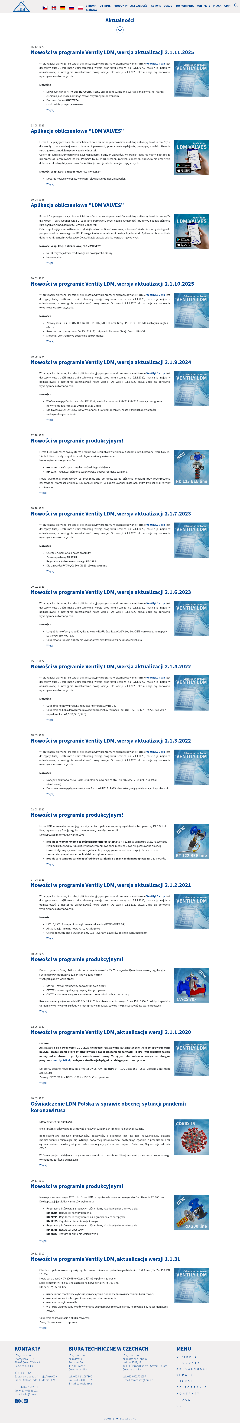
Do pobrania (185, 5)
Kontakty (203, 5)
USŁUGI (168, 5)
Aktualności (139, 5)
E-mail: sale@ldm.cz (26, 1394)
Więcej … (51, 110)
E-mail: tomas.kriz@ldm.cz (138, 1380)
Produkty (120, 5)
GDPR (227, 5)
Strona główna (91, 8)
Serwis (156, 5)
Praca (217, 5)
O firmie (105, 5)
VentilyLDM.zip (155, 63)
